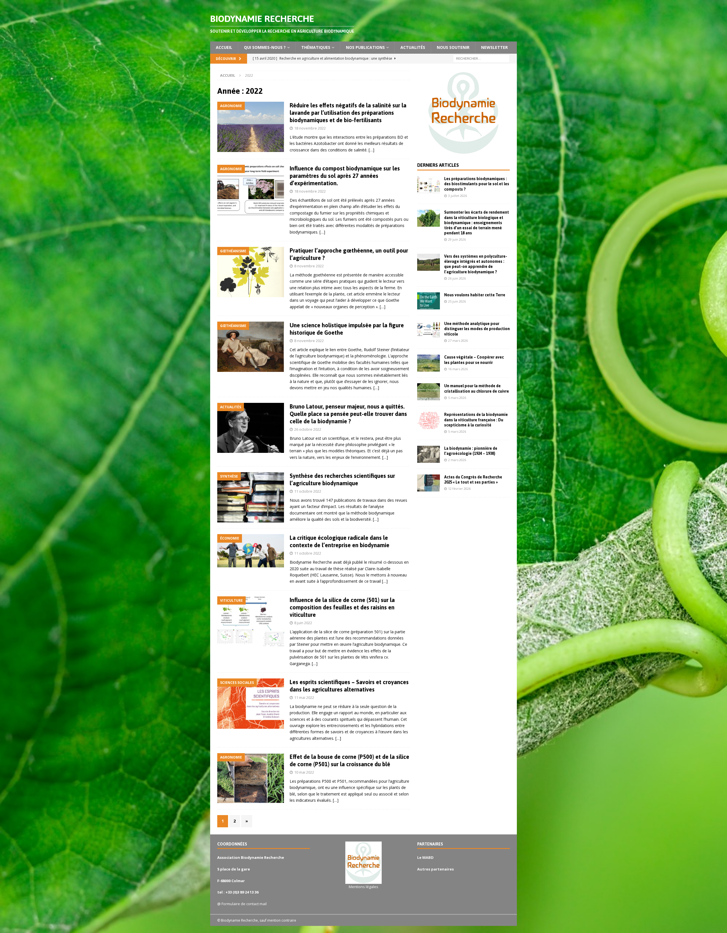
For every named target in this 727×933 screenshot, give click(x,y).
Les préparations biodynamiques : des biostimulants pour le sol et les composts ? (476, 183)
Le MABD (425, 857)
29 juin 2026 (457, 239)
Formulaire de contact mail (244, 903)
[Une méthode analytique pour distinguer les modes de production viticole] (428, 329)
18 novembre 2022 (310, 128)
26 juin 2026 (457, 278)
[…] (371, 150)
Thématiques (315, 47)
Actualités (412, 47)
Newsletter (494, 47)
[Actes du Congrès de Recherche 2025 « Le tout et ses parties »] (428, 483)
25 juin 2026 (457, 301)
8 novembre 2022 (309, 265)
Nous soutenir (453, 47)
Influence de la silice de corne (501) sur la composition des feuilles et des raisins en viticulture (342, 607)
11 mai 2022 (304, 697)
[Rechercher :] (481, 58)
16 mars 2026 (458, 369)
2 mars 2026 (457, 460)
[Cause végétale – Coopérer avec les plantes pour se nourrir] (428, 363)
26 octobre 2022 (307, 429)
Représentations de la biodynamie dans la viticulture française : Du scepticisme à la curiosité (476, 419)
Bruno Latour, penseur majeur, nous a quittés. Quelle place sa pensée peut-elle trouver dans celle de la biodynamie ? (348, 413)
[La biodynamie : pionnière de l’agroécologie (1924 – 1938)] (428, 454)
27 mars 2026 (458, 340)
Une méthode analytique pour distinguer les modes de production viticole (477, 328)
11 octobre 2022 (307, 491)
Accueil (224, 47)
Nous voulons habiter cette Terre (474, 295)
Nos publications (365, 47)
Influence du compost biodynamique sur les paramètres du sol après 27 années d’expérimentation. (345, 175)
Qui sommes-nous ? (265, 47)
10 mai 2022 (304, 772)
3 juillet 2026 (457, 195)
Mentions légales (363, 886)
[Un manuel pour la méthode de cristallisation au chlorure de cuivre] (428, 391)
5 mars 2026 (457, 397)
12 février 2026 (459, 488)
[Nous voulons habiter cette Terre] (428, 300)
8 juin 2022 (303, 622)
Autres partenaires (435, 869)
